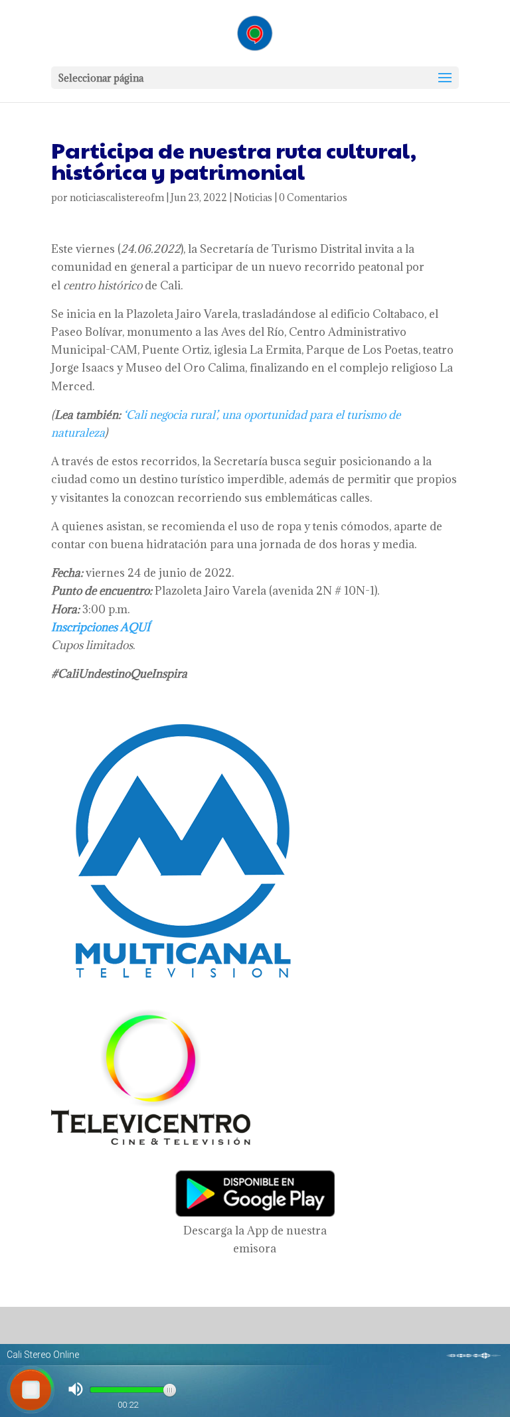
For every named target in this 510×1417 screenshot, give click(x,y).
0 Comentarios (313, 197)
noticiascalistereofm (117, 197)
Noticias (253, 197)
